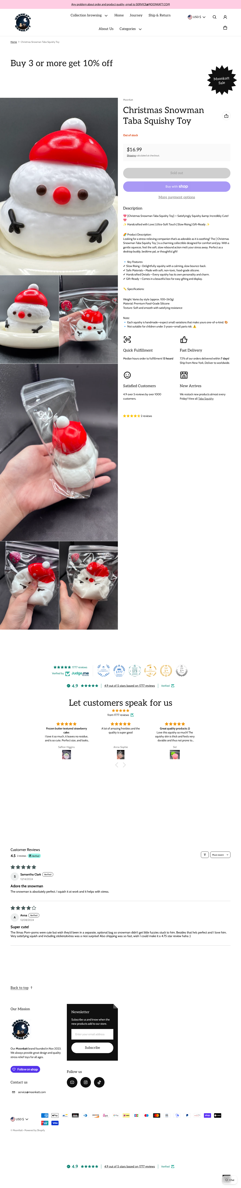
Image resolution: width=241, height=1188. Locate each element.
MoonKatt (18, 1130)
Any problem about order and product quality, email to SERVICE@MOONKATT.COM (120, 4)
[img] (120, 711)
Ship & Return (160, 15)
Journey (136, 15)
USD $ (197, 17)
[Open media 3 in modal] (29, 319)
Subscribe (92, 1048)
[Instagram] (85, 1082)
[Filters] (205, 855)
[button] (214, 17)
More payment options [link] (177, 197)
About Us (106, 29)
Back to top (19, 988)
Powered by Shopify (34, 1130)
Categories (128, 29)
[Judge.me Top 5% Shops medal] (182, 671)
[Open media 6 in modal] (29, 585)
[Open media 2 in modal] (59, 186)
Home (119, 15)
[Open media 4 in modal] (88, 319)
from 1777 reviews (118, 715)
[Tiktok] (99, 1082)
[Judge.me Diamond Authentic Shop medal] (104, 671)
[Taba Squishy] (23, 22)
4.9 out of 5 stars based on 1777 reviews (129, 685)
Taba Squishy (206, 398)
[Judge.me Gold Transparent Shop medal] (150, 671)
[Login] (225, 17)
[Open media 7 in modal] (88, 585)
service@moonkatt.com (32, 1092)
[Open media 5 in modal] (59, 452)
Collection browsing (86, 15)
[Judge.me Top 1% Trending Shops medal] (166, 671)
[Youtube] (72, 1082)
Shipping (131, 155)
